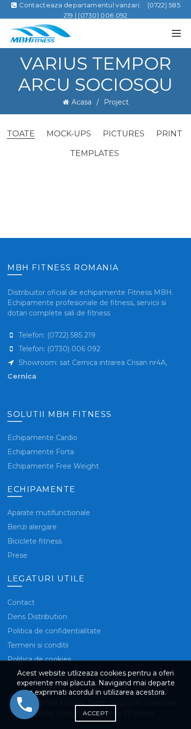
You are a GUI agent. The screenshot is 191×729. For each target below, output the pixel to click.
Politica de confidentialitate (54, 630)
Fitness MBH (148, 292)
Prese (17, 555)
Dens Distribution (37, 616)
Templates (94, 153)
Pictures (123, 133)
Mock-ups (69, 133)
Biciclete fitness (34, 541)
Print (169, 133)
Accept (96, 713)
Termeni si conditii (38, 645)
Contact (21, 602)
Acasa (82, 102)
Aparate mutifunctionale (48, 512)
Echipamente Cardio (42, 437)
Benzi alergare (32, 526)
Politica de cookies (39, 659)
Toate (21, 133)
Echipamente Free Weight (53, 466)
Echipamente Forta (40, 451)
